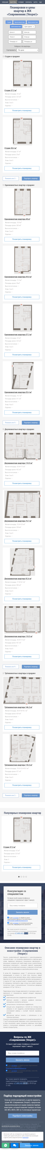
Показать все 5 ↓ (10, 423)
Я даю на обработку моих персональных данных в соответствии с (19, 919)
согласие (15, 918)
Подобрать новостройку (22, 1116)
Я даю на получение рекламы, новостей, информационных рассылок (20, 923)
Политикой (25, 1137)
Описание (5, 2)
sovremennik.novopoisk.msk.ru (11, 1126)
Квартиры (13, 2)
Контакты (29, 2)
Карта (35, 2)
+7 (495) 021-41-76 (21, 933)
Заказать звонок (22, 912)
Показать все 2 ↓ (10, 178)
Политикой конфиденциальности (17, 920)
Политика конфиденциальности (12, 1142)
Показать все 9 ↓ (10, 667)
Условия (21, 2)
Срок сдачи (28, 26)
